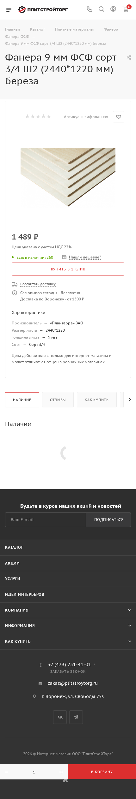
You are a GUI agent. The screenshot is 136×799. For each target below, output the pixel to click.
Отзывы (58, 400)
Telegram (76, 717)
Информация (20, 625)
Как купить (97, 400)
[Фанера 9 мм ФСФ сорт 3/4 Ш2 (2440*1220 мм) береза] (68, 177)
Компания (16, 610)
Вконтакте (60, 717)
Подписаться (109, 519)
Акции (12, 563)
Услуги (13, 578)
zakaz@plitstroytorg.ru (73, 683)
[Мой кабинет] (113, 10)
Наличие (22, 400)
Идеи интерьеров (25, 594)
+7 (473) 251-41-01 (69, 664)
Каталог (14, 547)
